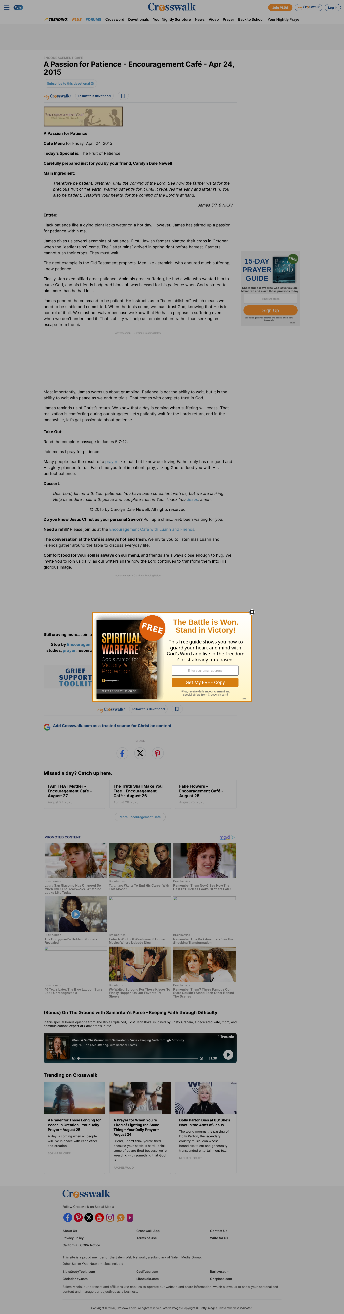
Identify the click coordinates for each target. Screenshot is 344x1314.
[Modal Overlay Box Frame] (172, 657)
